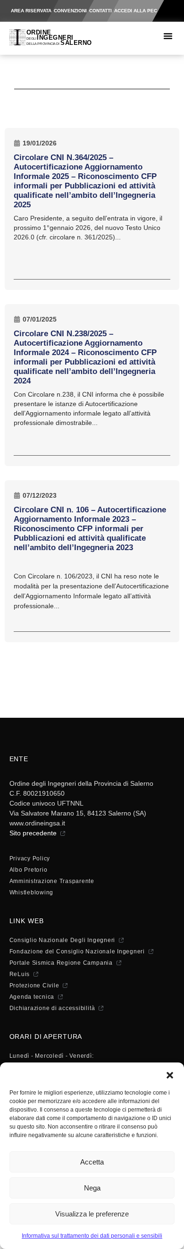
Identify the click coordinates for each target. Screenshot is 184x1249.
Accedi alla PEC (135, 10)
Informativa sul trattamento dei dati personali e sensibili (92, 1235)
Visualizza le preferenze (92, 1214)
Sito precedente (33, 833)
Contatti (100, 10)
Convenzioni (70, 10)
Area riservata (31, 10)
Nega (92, 1188)
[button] (170, 1074)
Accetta (92, 1162)
